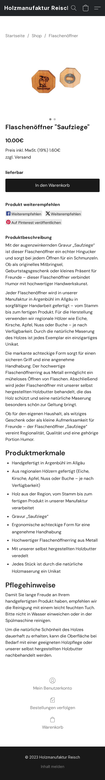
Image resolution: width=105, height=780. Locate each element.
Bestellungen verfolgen (52, 707)
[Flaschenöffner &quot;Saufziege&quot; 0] (52, 79)
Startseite (15, 36)
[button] (37, 8)
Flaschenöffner (63, 36)
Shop (37, 36)
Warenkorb (52, 727)
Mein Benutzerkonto (52, 688)
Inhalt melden (52, 766)
